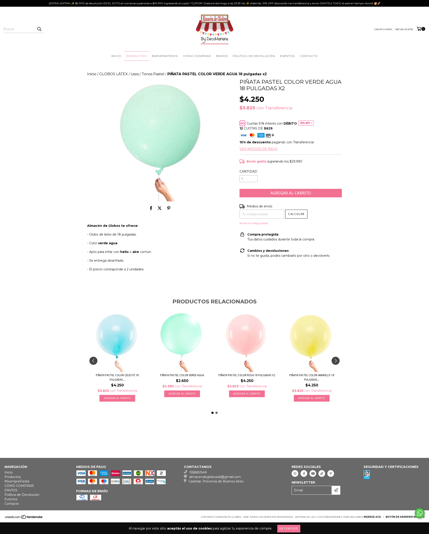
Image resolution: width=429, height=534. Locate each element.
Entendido (289, 528)
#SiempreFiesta (165, 56)
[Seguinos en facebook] (304, 473)
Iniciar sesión (404, 29)
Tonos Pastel (153, 74)
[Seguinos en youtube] (312, 473)
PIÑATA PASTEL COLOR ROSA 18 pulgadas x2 (247, 375)
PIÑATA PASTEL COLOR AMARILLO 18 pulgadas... (311, 377)
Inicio (116, 56)
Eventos (287, 56)
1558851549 (198, 472)
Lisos (135, 74)
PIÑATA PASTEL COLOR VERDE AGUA (182, 375)
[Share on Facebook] (151, 208)
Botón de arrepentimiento (405, 516)
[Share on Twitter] (160, 208)
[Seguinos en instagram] (295, 473)
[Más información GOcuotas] (306, 123)
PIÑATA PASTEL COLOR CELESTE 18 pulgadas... (117, 377)
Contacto (309, 56)
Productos (136, 56)
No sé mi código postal (254, 223)
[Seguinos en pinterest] (330, 473)
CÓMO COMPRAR (197, 56)
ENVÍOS (222, 56)
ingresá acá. (372, 516)
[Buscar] (39, 29)
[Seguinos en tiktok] (321, 473)
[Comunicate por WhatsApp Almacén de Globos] (420, 513)
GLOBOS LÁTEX (113, 74)
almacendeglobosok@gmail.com (215, 477)
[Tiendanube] (24, 518)
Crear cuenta (383, 29)
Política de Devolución (254, 56)
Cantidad (248, 171)
